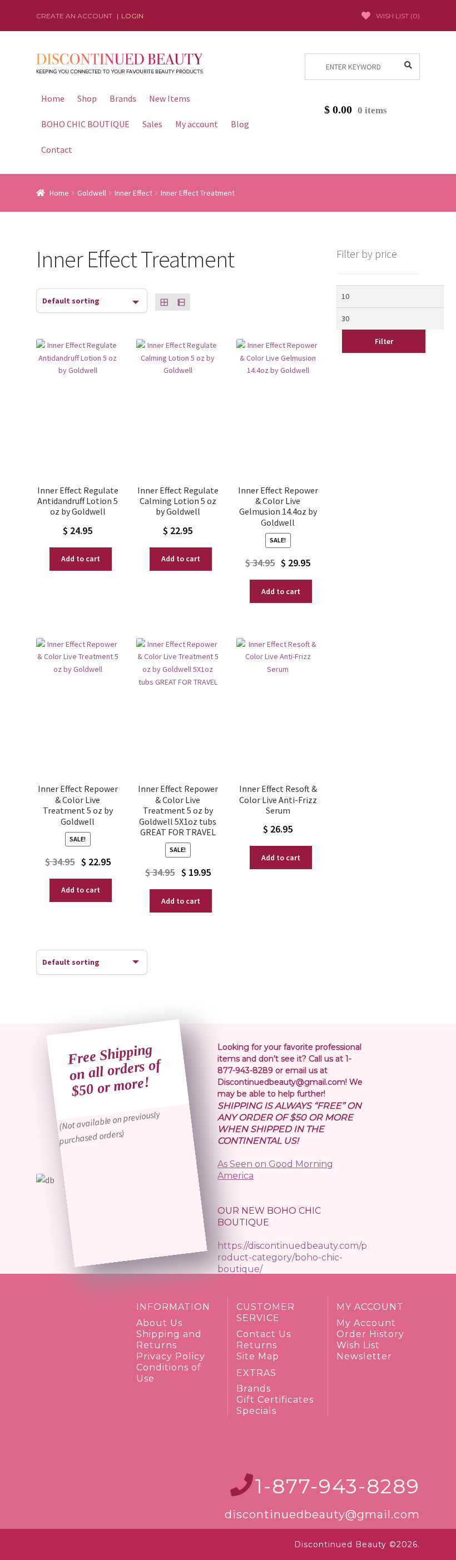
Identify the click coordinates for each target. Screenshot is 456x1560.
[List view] (181, 302)
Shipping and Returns (169, 1339)
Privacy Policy (170, 1356)
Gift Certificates (275, 1399)
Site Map (257, 1356)
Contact (56, 149)
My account (196, 123)
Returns (256, 1345)
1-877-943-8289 (337, 1486)
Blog (240, 123)
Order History (370, 1334)
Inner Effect (133, 193)
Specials (256, 1411)
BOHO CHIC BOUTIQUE (85, 123)
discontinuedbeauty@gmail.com (322, 1514)
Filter (384, 341)
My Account (366, 1323)
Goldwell (91, 193)
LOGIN (132, 16)
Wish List (358, 1345)
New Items (169, 98)
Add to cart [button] (80, 559)
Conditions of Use (168, 1373)
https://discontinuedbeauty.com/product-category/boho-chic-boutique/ (292, 1257)
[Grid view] (163, 302)
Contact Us (263, 1334)
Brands (123, 98)
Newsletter (364, 1356)
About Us (159, 1323)
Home (53, 98)
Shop (87, 98)
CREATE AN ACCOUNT (74, 16)
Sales (152, 123)
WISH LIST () (398, 16)
